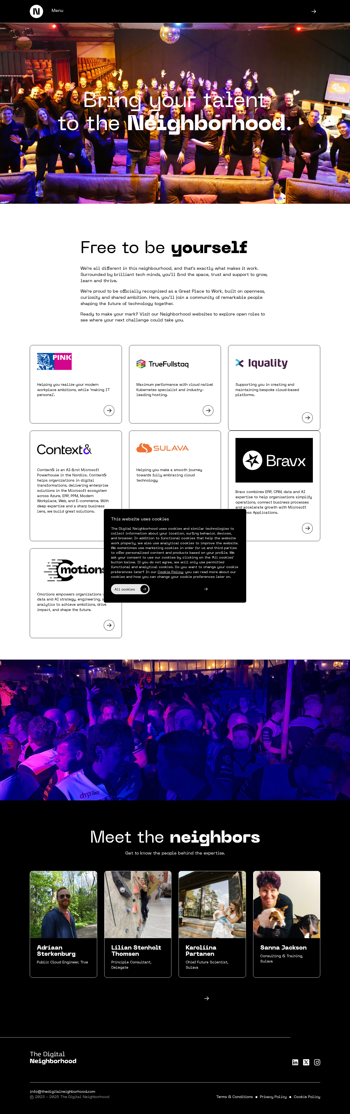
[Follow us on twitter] (306, 1062)
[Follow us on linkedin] (295, 1062)
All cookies (125, 589)
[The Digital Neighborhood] (36, 11)
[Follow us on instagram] (317, 1062)
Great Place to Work (200, 292)
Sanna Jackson (283, 948)
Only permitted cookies (175, 589)
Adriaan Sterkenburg (56, 951)
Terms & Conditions (234, 1097)
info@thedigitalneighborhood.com (62, 1092)
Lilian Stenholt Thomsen (136, 951)
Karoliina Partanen (201, 951)
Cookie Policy (307, 1097)
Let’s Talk (271, 12)
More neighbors (165, 999)
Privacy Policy (273, 1097)
